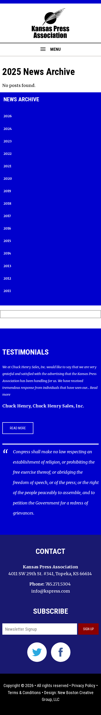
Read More (18, 428)
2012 (7, 278)
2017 (7, 216)
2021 (7, 166)
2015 (7, 241)
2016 (7, 228)
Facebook (60, 652)
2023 (8, 141)
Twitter (37, 652)
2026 (8, 116)
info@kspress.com (50, 591)
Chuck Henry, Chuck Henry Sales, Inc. (43, 406)
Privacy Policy (83, 685)
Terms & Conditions (24, 692)
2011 (7, 291)
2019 (7, 191)
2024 (8, 129)
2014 (7, 253)
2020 (8, 178)
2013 (7, 266)
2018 (7, 203)
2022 (8, 154)
